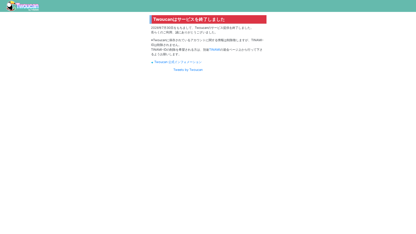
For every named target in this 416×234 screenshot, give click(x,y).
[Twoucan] (22, 6)
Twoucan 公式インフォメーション (178, 62)
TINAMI (214, 49)
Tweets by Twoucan (188, 70)
